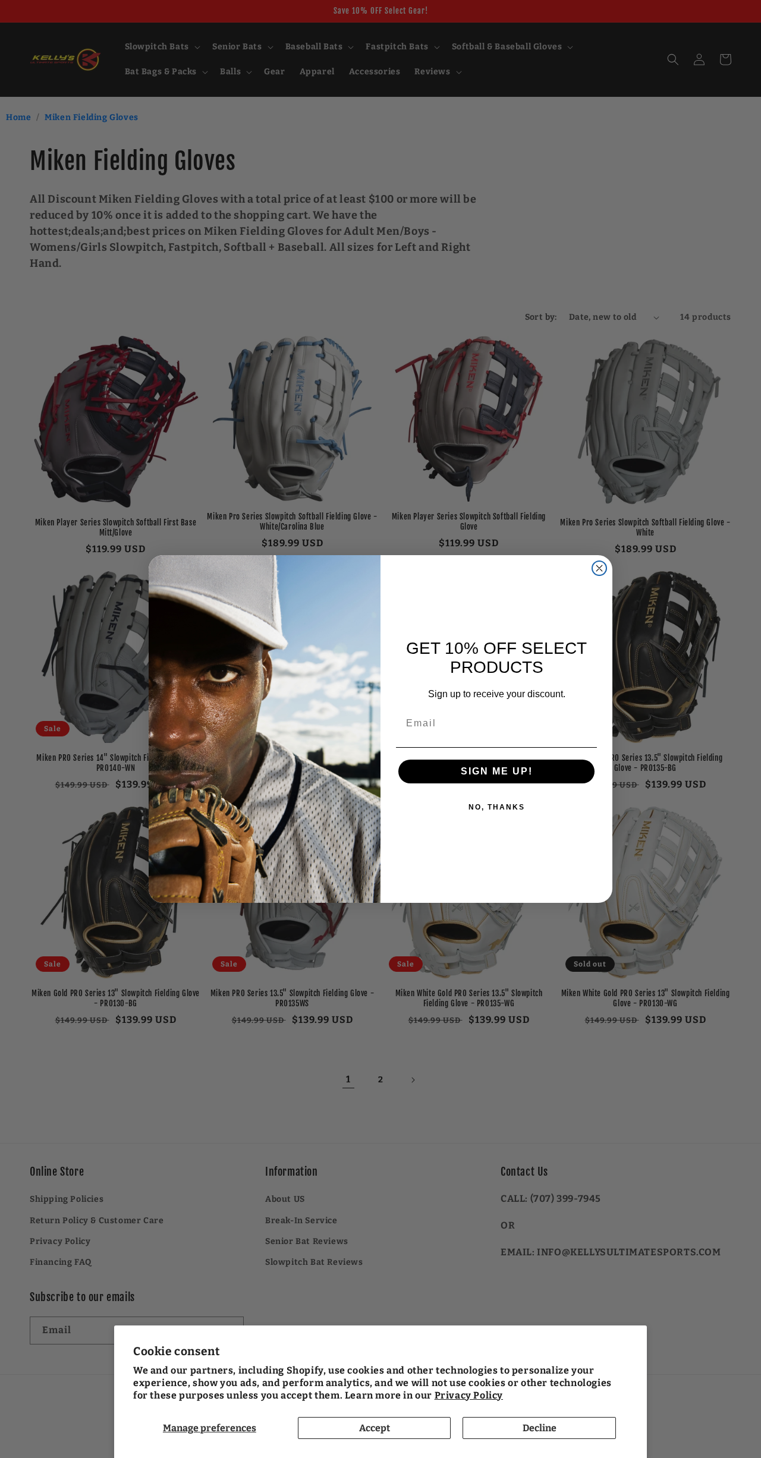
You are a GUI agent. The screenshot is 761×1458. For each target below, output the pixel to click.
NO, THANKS (496, 807)
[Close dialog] (599, 568)
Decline (539, 1428)
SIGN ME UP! (497, 771)
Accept (374, 1428)
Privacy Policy (469, 1395)
